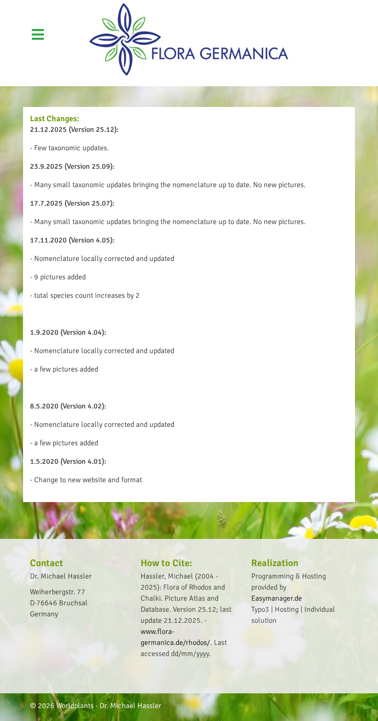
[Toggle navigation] (310, 6)
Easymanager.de (276, 598)
